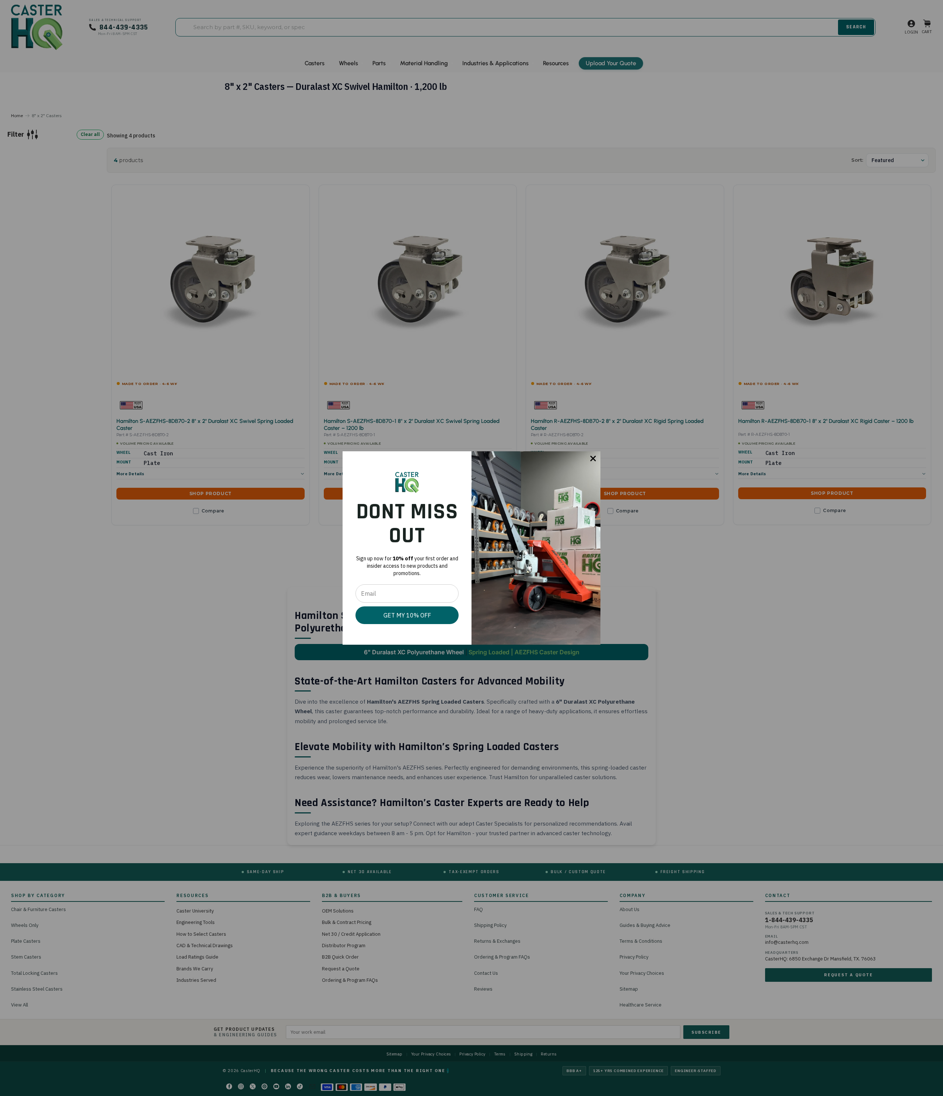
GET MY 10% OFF (407, 615)
